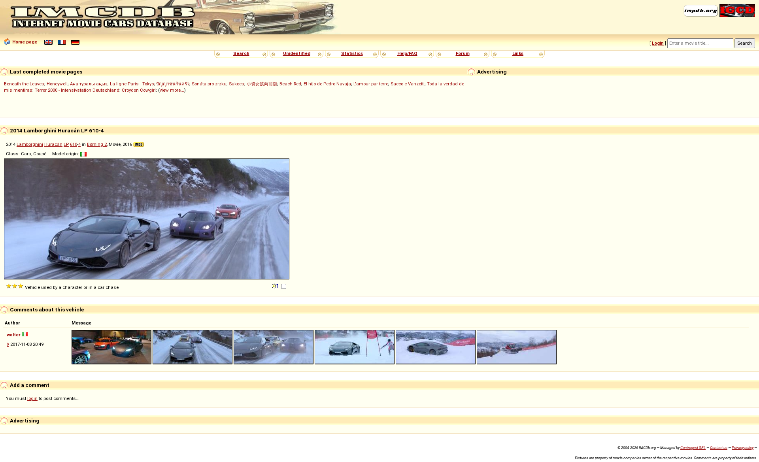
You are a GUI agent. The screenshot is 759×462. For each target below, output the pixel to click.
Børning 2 (97, 144)
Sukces (236, 84)
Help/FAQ (407, 53)
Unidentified (296, 53)
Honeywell (57, 84)
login (32, 398)
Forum (463, 53)
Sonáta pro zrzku (209, 84)
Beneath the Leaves (24, 84)
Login (658, 43)
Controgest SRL (693, 447)
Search (241, 53)
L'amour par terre (370, 84)
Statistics (352, 53)
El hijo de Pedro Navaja (327, 84)
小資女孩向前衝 (262, 84)
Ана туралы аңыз (89, 84)
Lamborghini (30, 144)
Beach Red (290, 84)
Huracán (53, 144)
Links (517, 53)
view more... (172, 90)
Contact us (718, 447)
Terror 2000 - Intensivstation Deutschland (77, 90)
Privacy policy (742, 447)
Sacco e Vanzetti (408, 84)
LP (66, 144)
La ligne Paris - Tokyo (132, 84)
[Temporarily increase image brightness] (275, 285)
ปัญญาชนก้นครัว (172, 84)
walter (14, 335)
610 (73, 144)
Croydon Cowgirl (139, 90)
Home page (24, 42)
